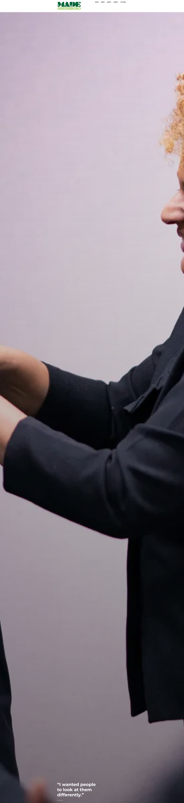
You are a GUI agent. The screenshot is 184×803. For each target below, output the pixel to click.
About (109, 2)
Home (97, 2)
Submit (115, 2)
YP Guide (123, 2)
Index (103, 2)
